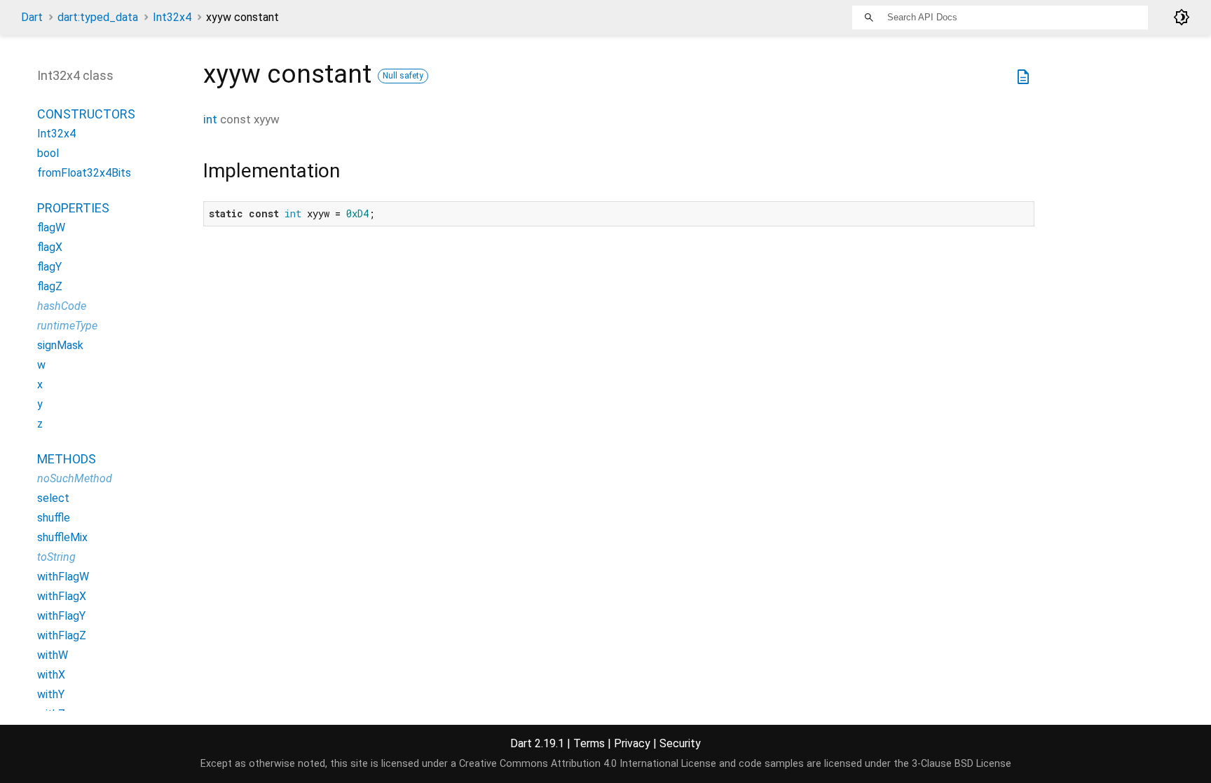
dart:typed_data (97, 17)
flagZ (49, 286)
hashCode (61, 306)
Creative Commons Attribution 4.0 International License (587, 764)
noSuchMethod (74, 478)
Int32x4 (172, 17)
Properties (73, 207)
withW (52, 655)
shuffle (53, 517)
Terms (589, 743)
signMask (60, 345)
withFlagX (61, 596)
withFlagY (61, 615)
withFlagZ (61, 635)
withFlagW (63, 576)
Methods (66, 458)
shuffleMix (62, 537)
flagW (51, 227)
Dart (32, 17)
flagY (49, 266)
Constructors (86, 114)
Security (680, 743)
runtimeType (67, 325)
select (53, 498)
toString (56, 557)
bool (48, 153)
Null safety (403, 76)
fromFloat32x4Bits (84, 172)
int (210, 119)
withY (50, 694)
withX (51, 674)
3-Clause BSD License (961, 764)
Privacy (632, 743)
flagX (49, 247)
